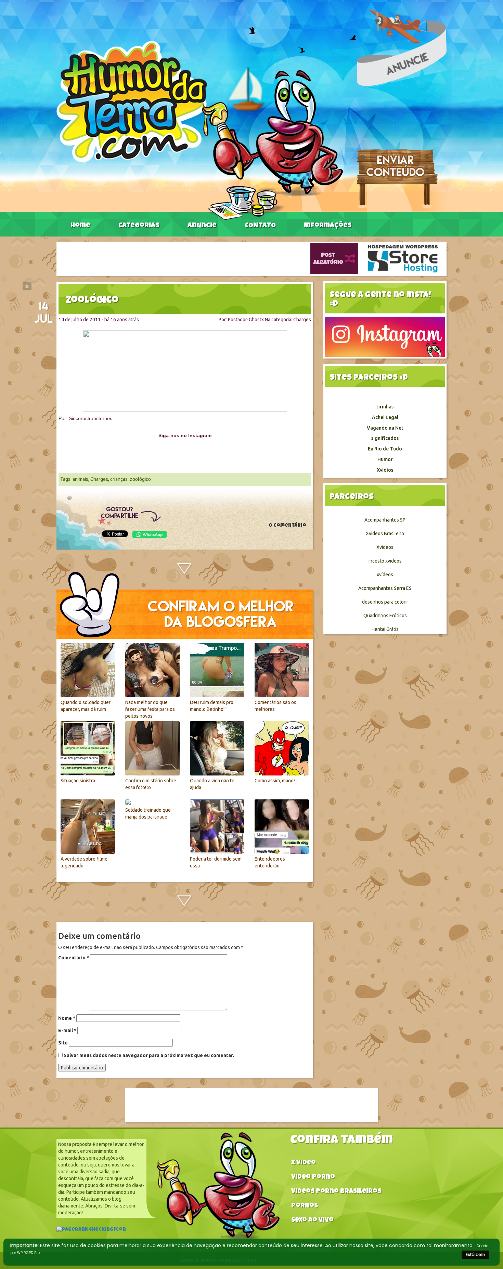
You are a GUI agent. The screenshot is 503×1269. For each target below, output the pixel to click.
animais (80, 479)
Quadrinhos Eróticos (385, 615)
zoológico (140, 479)
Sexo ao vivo (312, 1220)
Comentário (73, 957)
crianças (119, 479)
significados (385, 438)
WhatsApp (149, 534)
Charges (302, 319)
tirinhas (385, 406)
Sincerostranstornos (90, 418)
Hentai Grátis (385, 629)
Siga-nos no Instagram (184, 435)
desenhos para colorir (385, 602)
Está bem (475, 1254)
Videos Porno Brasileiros (336, 1192)
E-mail (67, 1030)
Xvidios (385, 470)
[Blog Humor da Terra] (199, 130)
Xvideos (385, 547)
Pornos (304, 1206)
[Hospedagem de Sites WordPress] (402, 258)
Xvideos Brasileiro (385, 533)
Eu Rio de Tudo (385, 448)
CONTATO (260, 225)
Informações (328, 225)
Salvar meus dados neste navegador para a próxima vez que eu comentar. (149, 1055)
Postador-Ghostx (246, 319)
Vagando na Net (385, 428)
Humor (385, 459)
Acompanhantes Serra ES (385, 588)
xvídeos (385, 574)
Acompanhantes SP (384, 520)
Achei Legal (385, 417)
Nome (66, 1018)
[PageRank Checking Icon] (91, 1230)
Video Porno (313, 1177)
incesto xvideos (385, 561)
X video (303, 1163)
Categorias (138, 225)
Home (80, 225)
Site (63, 1042)
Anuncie (202, 225)
